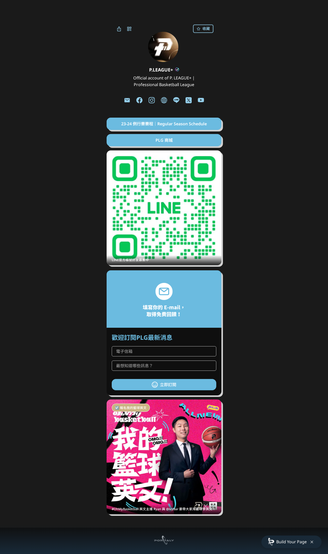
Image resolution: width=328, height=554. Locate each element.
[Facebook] (139, 100)
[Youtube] (201, 100)
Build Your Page (291, 542)
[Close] (312, 542)
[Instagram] (152, 100)
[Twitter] (188, 100)
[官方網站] (164, 100)
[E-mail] (127, 100)
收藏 (206, 28)
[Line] (176, 100)
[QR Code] (129, 29)
